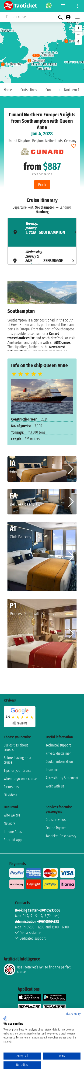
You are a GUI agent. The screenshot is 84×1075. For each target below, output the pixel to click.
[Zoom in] (78, 28)
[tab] (42, 232)
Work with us (55, 786)
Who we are (12, 815)
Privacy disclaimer (58, 753)
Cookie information (59, 761)
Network (9, 823)
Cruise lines (29, 90)
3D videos (10, 795)
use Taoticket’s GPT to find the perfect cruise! (44, 969)
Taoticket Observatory (61, 836)
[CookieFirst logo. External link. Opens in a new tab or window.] (5, 1018)
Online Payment (57, 828)
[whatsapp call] (49, 6)
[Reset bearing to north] (78, 41)
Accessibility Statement (62, 778)
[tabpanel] (42, 316)
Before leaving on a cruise (17, 760)
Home (8, 90)
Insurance (52, 770)
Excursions (11, 787)
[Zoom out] (78, 34)
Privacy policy (72, 1014)
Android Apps (13, 840)
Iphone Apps (13, 831)
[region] (42, 52)
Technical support (58, 745)
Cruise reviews (56, 819)
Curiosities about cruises (16, 747)
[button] (71, 469)
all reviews (19, 723)
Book (42, 184)
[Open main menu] (77, 17)
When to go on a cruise (20, 778)
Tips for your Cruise (17, 770)
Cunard (51, 90)
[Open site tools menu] (77, 6)
